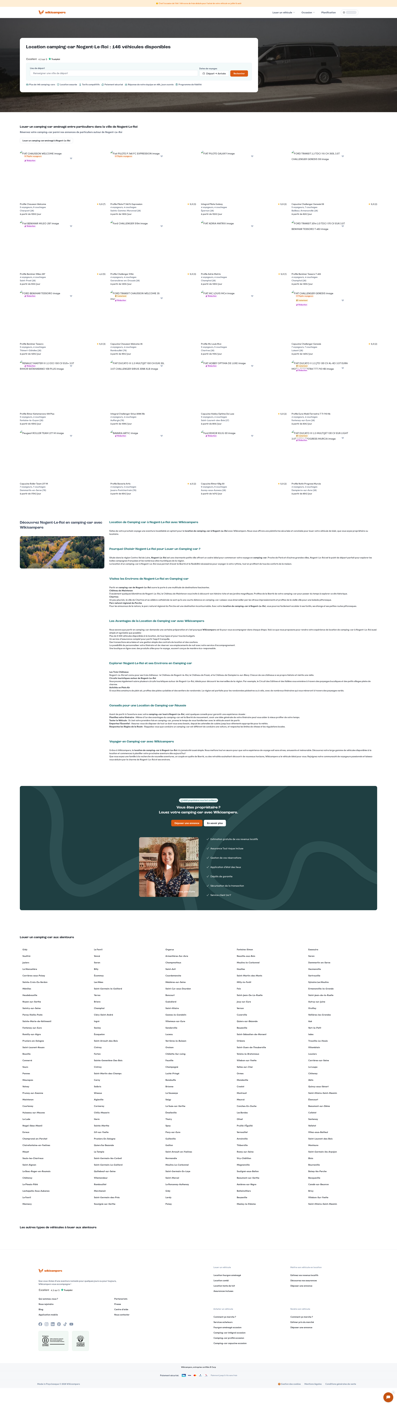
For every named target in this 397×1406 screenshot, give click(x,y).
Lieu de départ (37, 68)
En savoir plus (215, 823)
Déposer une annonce (186, 823)
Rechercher (239, 73)
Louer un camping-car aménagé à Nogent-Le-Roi (46, 140)
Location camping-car (50, 47)
